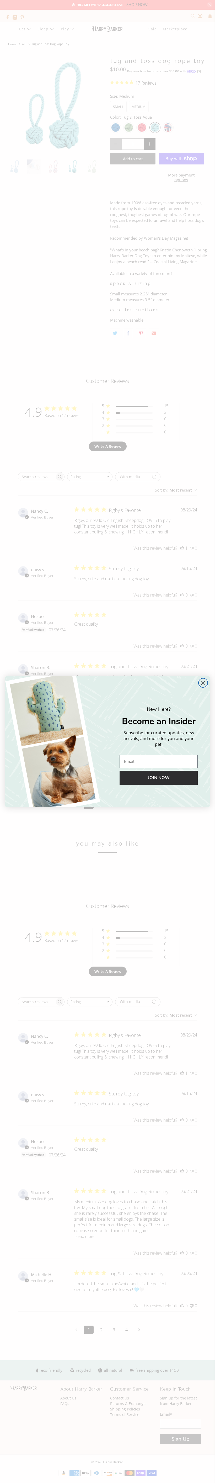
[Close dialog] (203, 682)
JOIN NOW (159, 778)
